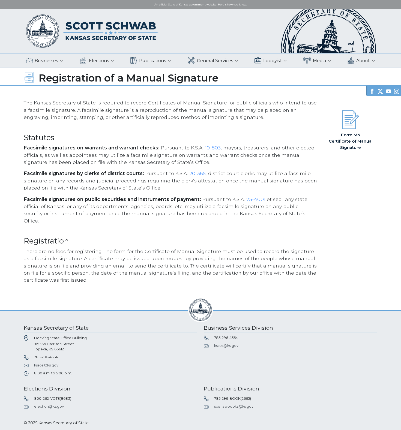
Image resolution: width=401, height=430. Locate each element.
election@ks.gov (49, 406)
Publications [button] (152, 60)
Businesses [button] (46, 60)
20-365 (197, 173)
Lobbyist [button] (272, 60)
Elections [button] (99, 60)
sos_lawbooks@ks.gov (233, 406)
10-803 (213, 148)
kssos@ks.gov (46, 365)
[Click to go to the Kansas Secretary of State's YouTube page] (388, 91)
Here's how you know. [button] (232, 4)
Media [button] (319, 60)
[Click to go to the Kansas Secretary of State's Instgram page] (396, 91)
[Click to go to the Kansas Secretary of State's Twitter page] (380, 91)
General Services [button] (215, 60)
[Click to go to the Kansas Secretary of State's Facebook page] (372, 91)
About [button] (363, 60)
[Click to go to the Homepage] (93, 30)
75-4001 (255, 199)
